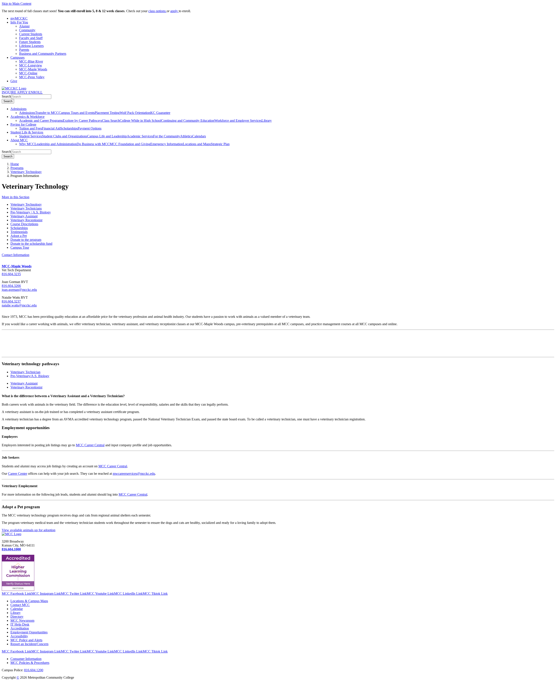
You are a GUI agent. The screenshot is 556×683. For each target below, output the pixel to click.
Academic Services (140, 136)
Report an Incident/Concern (29, 644)
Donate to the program (25, 240)
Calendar (16, 609)
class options (157, 11)
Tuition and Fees (30, 128)
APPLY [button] (22, 92)
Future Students (30, 42)
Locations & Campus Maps (29, 601)
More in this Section (15, 197)
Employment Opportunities (29, 632)
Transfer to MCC (47, 113)
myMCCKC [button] (19, 18)
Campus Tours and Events (77, 113)
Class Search (111, 120)
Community (27, 30)
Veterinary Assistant (24, 216)
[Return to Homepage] (11, 534)
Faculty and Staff (31, 38)
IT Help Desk (19, 624)
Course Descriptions (24, 224)
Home (14, 164)
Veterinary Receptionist (26, 220)
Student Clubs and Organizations (64, 136)
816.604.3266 (11, 286)
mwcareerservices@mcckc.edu (134, 473)
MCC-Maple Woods (33, 69)
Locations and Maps (197, 144)
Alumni (24, 26)
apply (174, 11)
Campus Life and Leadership (107, 136)
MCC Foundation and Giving (130, 144)
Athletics (186, 136)
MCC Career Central (90, 445)
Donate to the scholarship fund (31, 243)
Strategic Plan (220, 144)
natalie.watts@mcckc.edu (19, 305)
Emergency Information (166, 144)
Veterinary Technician (25, 372)
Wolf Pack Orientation (135, 113)
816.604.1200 (33, 670)
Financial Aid (51, 128)
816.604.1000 (11, 549)
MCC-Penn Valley (32, 77)
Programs (16, 168)
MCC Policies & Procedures (29, 663)
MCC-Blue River (31, 61)
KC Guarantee (160, 113)
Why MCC (27, 144)
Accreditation (19, 628)
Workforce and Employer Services (237, 120)
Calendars (199, 136)
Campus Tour (19, 247)
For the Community (166, 136)
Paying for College (23, 124)
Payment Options (89, 128)
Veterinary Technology (26, 172)
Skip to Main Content (16, 3)
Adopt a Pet (18, 236)
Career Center (17, 473)
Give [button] (13, 81)
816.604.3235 (11, 274)
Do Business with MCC (93, 144)
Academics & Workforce (27, 116)
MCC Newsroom (22, 620)
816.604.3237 (11, 301)
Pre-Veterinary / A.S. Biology (30, 212)
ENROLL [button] (35, 92)
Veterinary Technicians (26, 208)
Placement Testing (107, 113)
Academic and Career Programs (41, 120)
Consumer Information (25, 659)
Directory (16, 616)
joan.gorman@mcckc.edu (19, 290)
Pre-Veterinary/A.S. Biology (29, 376)
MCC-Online (28, 73)
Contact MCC (20, 605)
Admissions (18, 109)
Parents (24, 50)
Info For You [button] (19, 22)
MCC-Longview (30, 65)
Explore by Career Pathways (82, 120)
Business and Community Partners (42, 53)
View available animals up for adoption (28, 530)
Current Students (30, 34)
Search (6, 96)
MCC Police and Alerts (26, 640)
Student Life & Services (26, 132)
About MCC (19, 140)
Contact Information (15, 255)
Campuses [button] (17, 57)
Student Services (30, 136)
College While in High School (140, 120)
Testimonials (19, 232)
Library (266, 120)
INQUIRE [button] (9, 92)
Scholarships (69, 128)
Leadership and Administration (56, 144)
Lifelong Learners (31, 46)
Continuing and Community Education (187, 120)
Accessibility (19, 636)
